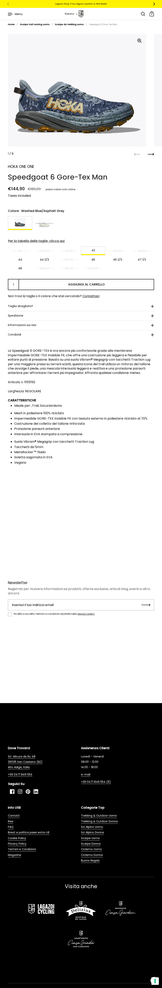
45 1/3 (69, 260)
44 (20, 260)
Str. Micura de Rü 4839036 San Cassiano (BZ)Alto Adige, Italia (25, 761)
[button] (71, 13)
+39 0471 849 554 (20, 774)
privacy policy (86, 613)
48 (20, 268)
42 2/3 (117, 251)
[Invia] (145, 604)
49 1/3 (69, 268)
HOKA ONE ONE (21, 166)
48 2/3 (44, 268)
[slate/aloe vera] (44, 223)
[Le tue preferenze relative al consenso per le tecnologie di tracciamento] (155, 981)
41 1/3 (69, 251)
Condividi (14, 335)
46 (93, 260)
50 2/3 (93, 268)
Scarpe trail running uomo (35, 24)
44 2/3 (44, 260)
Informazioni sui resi (22, 325)
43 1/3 (142, 251)
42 (93, 250)
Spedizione (15, 316)
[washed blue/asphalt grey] (20, 223)
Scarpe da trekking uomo (69, 24)
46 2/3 (117, 260)
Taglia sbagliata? (20, 306)
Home (11, 24)
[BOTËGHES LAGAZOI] (81, 13)
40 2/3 (44, 251)
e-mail (85, 774)
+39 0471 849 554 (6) (96, 782)
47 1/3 (142, 260)
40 (20, 251)
